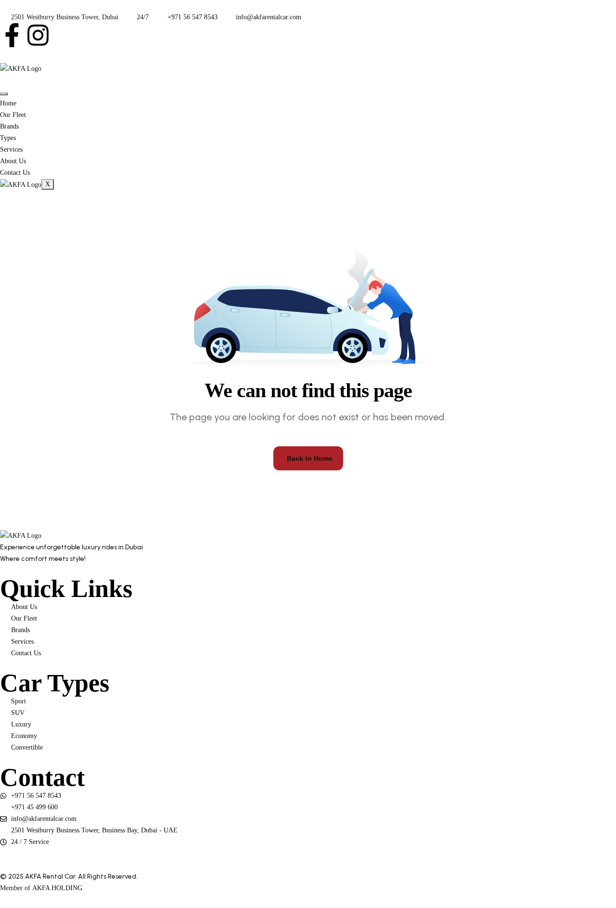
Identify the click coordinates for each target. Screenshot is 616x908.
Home (8, 103)
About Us (13, 161)
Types (8, 138)
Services (11, 149)
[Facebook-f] (12, 35)
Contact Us (15, 172)
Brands (9, 126)
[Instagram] (38, 35)
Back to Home (310, 458)
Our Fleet (13, 114)
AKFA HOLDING (57, 888)
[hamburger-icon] (4, 93)
